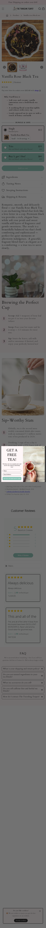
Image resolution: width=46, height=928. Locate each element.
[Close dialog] (43, 448)
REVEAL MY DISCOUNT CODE (12, 478)
